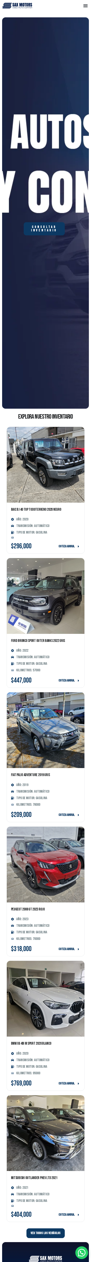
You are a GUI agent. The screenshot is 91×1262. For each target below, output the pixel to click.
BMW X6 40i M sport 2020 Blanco (31, 1043)
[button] (85, 5)
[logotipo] (17, 6)
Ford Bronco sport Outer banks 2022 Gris (38, 641)
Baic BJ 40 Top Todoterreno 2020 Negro (36, 509)
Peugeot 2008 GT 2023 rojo (28, 909)
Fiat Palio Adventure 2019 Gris (30, 775)
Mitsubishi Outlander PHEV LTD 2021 (34, 1178)
